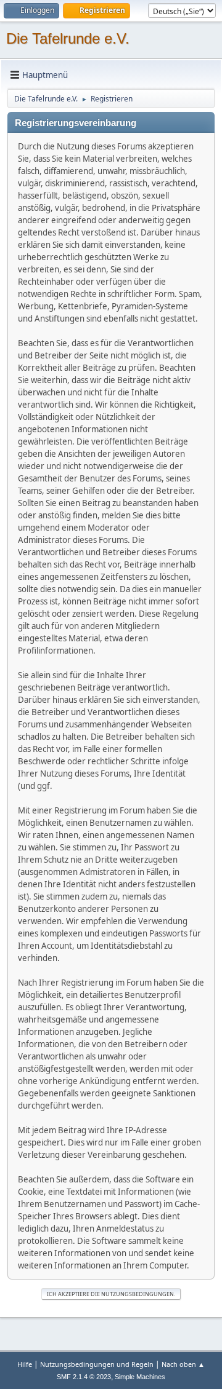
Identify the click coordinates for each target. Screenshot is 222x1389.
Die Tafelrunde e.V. (68, 38)
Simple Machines (140, 1376)
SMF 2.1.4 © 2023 (84, 1376)
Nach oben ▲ (183, 1364)
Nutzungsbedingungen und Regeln (97, 1364)
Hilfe (24, 1364)
